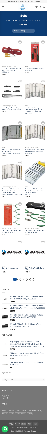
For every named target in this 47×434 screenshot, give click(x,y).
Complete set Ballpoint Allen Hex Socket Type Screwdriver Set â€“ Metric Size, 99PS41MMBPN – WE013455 (12, 191)
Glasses (11, 410)
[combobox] (23, 379)
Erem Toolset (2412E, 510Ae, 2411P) (35, 269)
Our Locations (22, 428)
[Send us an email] (3, 397)
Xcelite (29, 414)
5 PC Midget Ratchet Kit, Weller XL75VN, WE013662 (11, 109)
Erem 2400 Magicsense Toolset (10, 269)
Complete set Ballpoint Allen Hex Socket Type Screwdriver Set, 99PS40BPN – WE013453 (35, 191)
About (12, 428)
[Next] (32, 279)
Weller (11, 414)
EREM (4, 410)
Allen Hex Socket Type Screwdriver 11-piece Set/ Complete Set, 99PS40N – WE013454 (34, 110)
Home (8, 20)
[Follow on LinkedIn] (7, 397)
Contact (33, 428)
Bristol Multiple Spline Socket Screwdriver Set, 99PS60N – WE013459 (34, 151)
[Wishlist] (36, 7)
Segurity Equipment (35, 410)
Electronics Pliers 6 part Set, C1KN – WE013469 (34, 231)
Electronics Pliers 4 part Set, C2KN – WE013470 (11, 231)
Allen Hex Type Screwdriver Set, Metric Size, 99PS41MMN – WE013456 (11, 151)
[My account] (40, 7)
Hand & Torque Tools (23, 20)
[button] (3, 7)
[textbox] (23, 379)
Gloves (18, 410)
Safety (24, 410)
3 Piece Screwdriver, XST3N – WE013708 (35, 69)
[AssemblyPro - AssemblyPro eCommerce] (23, 7)
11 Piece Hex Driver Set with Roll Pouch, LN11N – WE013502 (11, 70)
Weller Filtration (20, 414)
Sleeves (4, 414)
